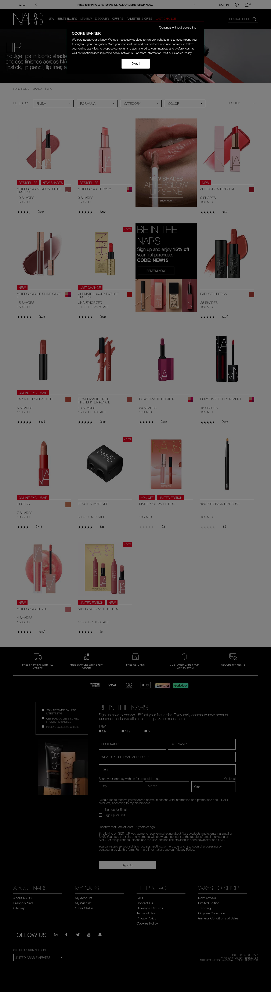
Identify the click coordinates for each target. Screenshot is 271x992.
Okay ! (136, 63)
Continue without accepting (177, 27)
